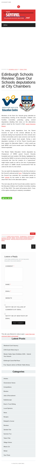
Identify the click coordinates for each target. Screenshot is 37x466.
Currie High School (13, 236)
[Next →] (33, 246)
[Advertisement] (18, 46)
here (20, 173)
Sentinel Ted (7, 429)
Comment (10, 266)
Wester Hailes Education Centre (21, 239)
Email (8, 291)
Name (8, 284)
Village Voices (8, 442)
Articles (6, 378)
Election (6, 391)
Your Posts (7, 455)
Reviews (6, 425)
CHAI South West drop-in (11, 350)
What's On (7, 446)
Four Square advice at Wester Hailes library (17, 365)
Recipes (6, 417)
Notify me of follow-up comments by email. (16, 308)
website (7, 177)
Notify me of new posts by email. (17, 317)
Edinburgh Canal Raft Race (12, 360)
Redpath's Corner (9, 421)
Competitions (7, 387)
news (13, 237)
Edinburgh (23, 236)
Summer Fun (7, 434)
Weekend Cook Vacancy (11, 345)
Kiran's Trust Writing (10, 404)
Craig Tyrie (23, 69)
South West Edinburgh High (25, 237)
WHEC (3, 240)
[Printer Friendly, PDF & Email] (7, 198)
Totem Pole (7, 438)
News (32, 233)
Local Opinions (8, 408)
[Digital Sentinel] (18, 19)
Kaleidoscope (8, 400)
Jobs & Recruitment (9, 395)
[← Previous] (4, 246)
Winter (5, 451)
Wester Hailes (6, 239)
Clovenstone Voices (9, 383)
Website (9, 298)
